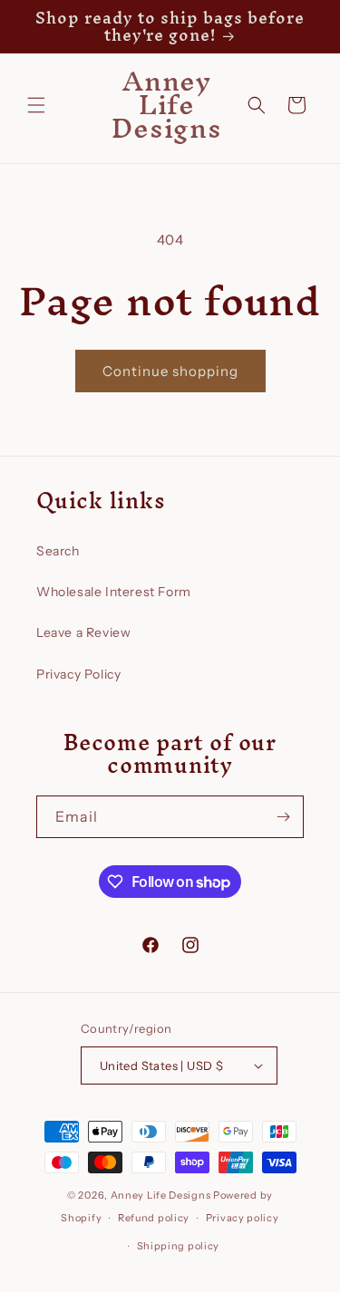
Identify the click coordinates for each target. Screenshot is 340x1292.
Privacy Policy (78, 674)
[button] (36, 105)
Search (58, 551)
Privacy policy (242, 1217)
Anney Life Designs (161, 1195)
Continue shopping (170, 371)
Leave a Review (83, 632)
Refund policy (153, 1217)
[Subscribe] (283, 816)
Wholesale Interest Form (113, 591)
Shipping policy (178, 1245)
